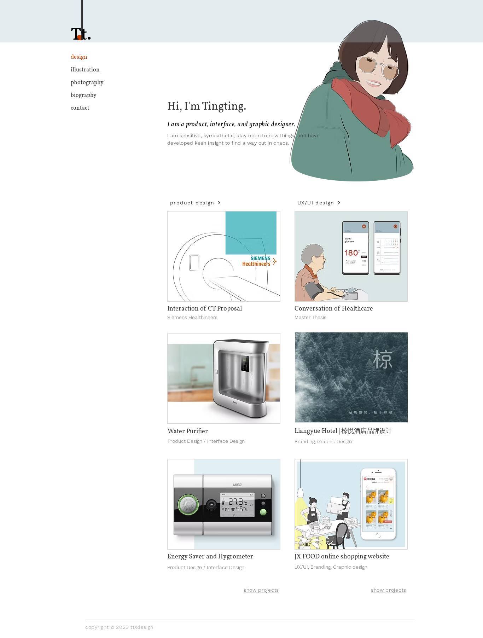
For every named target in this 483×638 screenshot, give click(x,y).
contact (80, 108)
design (79, 57)
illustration (85, 70)
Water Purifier (188, 431)
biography (84, 95)
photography (87, 83)
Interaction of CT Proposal (204, 308)
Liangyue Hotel (317, 431)
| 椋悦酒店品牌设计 (365, 431)
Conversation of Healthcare (334, 308)
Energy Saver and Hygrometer (210, 556)
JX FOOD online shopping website (342, 556)
